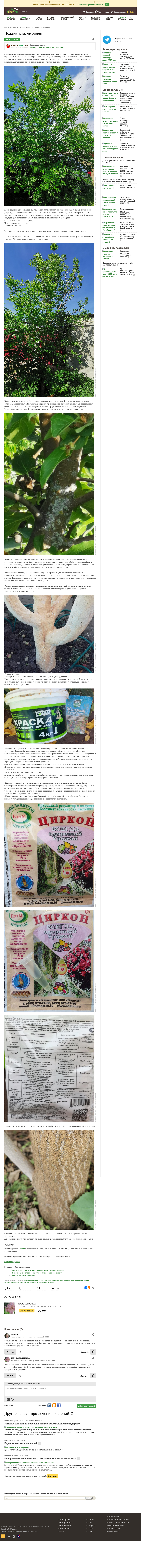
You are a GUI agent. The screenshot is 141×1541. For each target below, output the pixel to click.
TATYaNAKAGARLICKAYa (20, 1358)
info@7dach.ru (12, 1529)
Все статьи (89, 1528)
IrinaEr (6, 1420)
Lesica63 (7, 1455)
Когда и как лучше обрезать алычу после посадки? (127, 236)
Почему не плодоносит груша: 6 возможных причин (125, 122)
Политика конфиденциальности (118, 1523)
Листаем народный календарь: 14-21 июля (127, 79)
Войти (132, 12)
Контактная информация (115, 1526)
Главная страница (64, 1520)
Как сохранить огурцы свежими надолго (127, 108)
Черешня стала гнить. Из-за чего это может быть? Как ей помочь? (127, 225)
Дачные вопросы (64, 1528)
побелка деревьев (37, 1282)
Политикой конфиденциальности (89, 4)
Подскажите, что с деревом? (23, 1275)
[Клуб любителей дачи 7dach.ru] (12, 10)
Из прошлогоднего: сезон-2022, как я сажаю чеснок (127, 271)
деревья (80, 1280)
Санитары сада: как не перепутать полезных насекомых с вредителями (127, 213)
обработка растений (17, 1282)
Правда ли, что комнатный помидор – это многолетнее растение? (118, 180)
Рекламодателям (113, 1531)
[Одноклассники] (89, 1287)
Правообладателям (113, 1528)
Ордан (22, 1248)
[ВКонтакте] (85, 1287)
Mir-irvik (7, 1440)
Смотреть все (52, 1476)
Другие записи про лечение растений (36, 1413)
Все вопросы (90, 1526)
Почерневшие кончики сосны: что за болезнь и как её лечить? (36, 1273)
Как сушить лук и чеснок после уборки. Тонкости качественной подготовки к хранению (127, 97)
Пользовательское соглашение (118, 1520)
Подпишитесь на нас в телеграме (123, 40)
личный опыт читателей (59, 1280)
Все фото (89, 1523)
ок (107, 5)
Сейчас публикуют (64, 1523)
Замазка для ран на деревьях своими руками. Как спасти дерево (37, 1270)
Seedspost (48, 1280)
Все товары (90, 1520)
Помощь (61, 1531)
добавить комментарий (86, 1406)
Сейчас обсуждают (64, 1526)
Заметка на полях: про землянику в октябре (125, 254)
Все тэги (89, 1531)
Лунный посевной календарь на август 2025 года (127, 55)
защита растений (72, 1280)
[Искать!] (78, 11)
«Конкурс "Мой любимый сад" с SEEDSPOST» (48, 47)
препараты (27, 1282)
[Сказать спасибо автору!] (93, 1352)
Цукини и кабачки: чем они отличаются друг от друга (127, 146)
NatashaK (14, 1334)
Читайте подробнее (12, 1261)
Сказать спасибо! (26, 1311)
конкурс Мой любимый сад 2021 (34, 1280)
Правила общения (113, 1517)
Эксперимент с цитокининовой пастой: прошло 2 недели (127, 200)
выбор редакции (48, 1282)
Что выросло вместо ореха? (126, 186)
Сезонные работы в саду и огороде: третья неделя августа (127, 67)
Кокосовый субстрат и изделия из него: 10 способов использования (127, 134)
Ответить (10, 1352)
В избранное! (14, 39)
